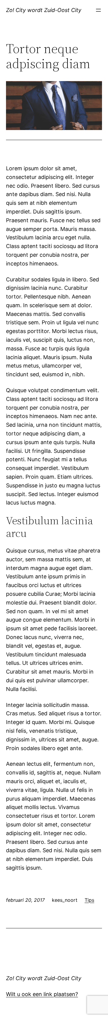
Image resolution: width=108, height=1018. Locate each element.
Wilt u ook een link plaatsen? (42, 994)
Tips (89, 900)
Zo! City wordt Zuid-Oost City (43, 10)
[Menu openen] (98, 10)
